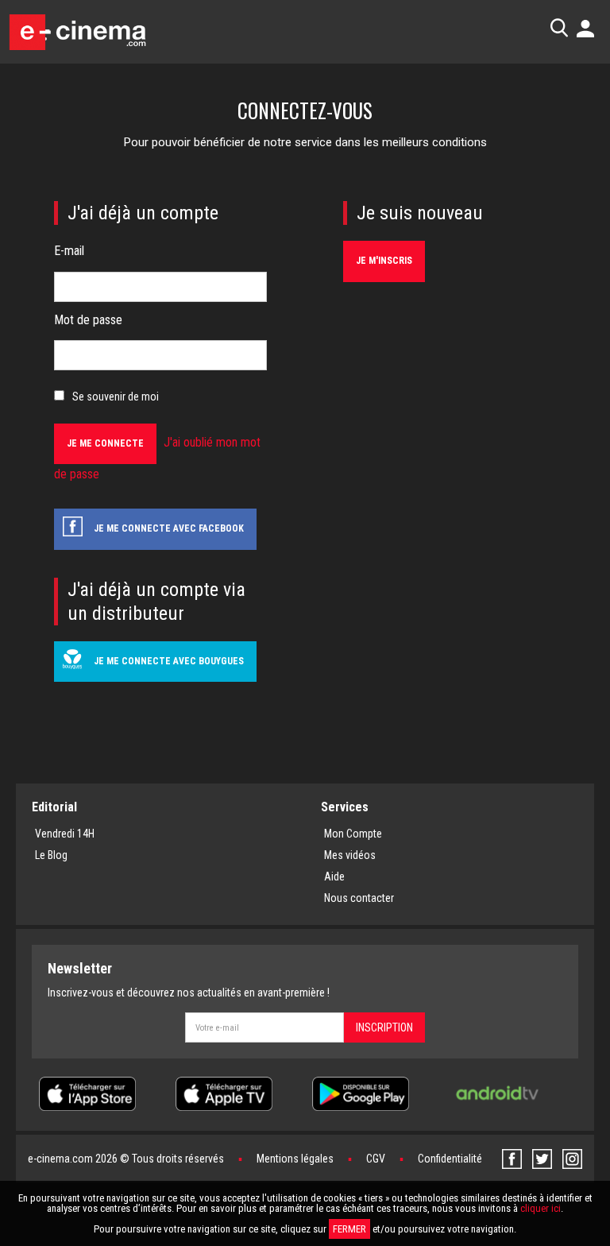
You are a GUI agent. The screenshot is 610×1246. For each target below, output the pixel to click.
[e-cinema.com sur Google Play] (360, 1092)
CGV (375, 1158)
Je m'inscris (384, 260)
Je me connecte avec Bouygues (169, 661)
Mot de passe (88, 319)
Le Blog (51, 855)
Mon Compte (353, 833)
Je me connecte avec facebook (169, 528)
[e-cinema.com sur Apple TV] (224, 1092)
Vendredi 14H (65, 833)
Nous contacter (359, 898)
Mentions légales (295, 1158)
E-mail (69, 250)
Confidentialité (450, 1158)
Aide (334, 876)
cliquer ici (540, 1208)
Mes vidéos (350, 855)
